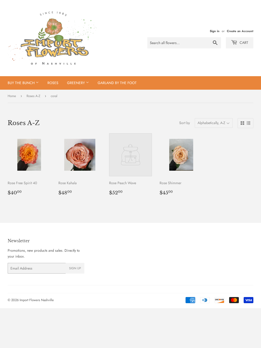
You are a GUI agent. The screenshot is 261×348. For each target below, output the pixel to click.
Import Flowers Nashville (37, 300)
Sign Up (75, 268)
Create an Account (240, 31)
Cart (243, 42)
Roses (52, 82)
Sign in (214, 31)
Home (12, 95)
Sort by (184, 122)
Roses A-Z (33, 95)
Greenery (76, 82)
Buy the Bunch (22, 82)
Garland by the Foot (117, 82)
